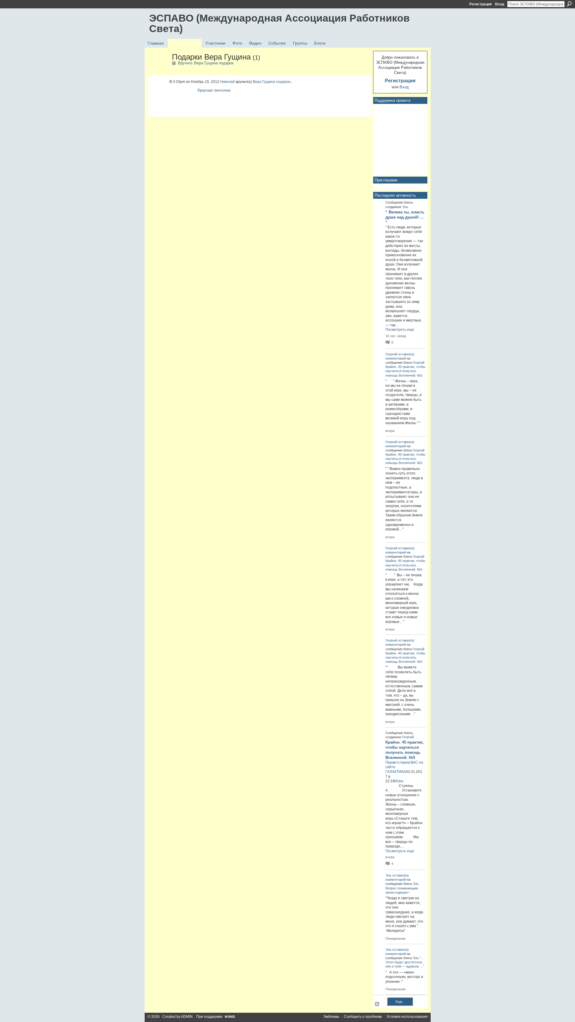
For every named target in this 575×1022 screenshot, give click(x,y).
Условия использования (407, 1017)
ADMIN (187, 1017)
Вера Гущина (264, 82)
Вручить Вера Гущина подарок (206, 63)
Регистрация (480, 4)
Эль (405, 207)
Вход (499, 4)
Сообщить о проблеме (363, 1017)
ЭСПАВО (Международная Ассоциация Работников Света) (279, 23)
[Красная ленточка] (182, 97)
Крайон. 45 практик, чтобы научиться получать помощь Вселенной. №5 (405, 371)
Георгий (391, 354)
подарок (283, 82)
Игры (399, 781)
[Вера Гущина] (158, 70)
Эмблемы (331, 1017)
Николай (227, 82)
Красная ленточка (214, 90)
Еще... (400, 1001)
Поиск (569, 4)
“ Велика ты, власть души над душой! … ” (404, 217)
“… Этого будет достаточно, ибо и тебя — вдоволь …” (404, 962)
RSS (377, 1004)
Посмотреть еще (399, 329)
